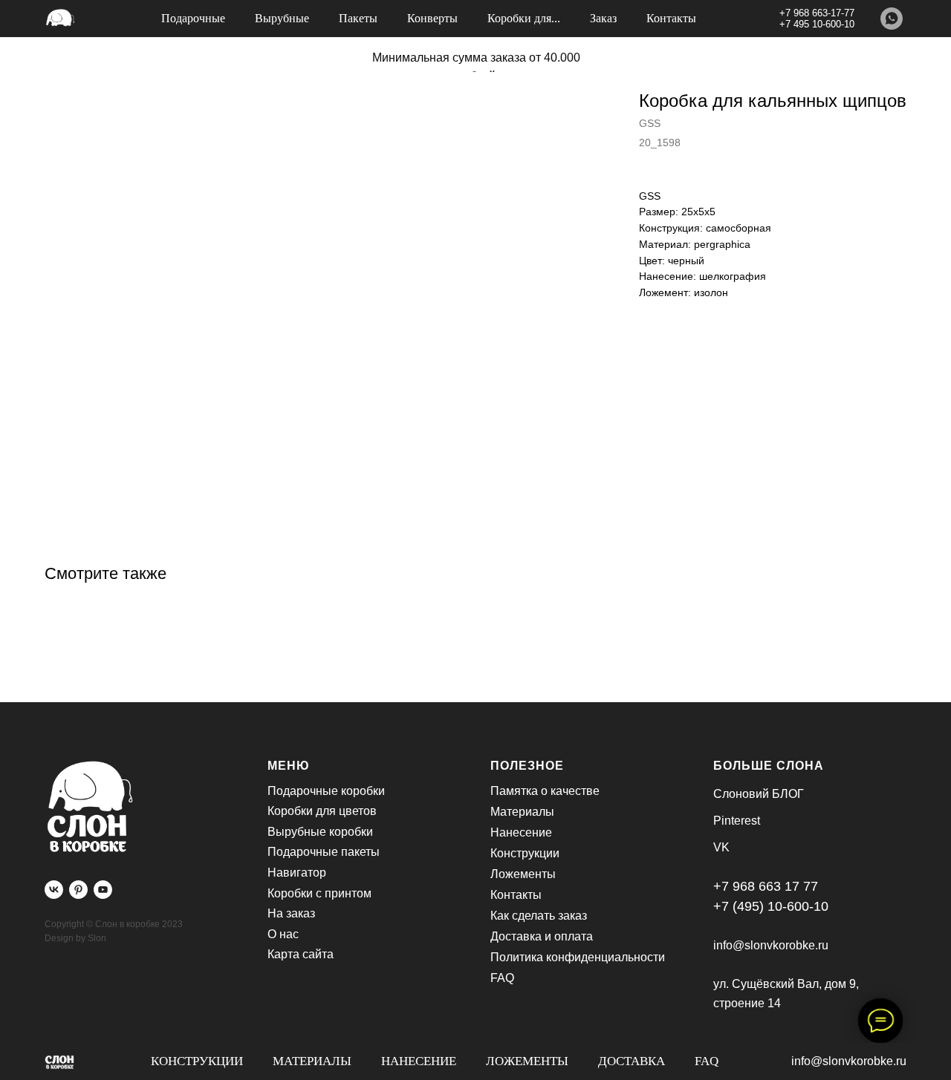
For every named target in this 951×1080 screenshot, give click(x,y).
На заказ (291, 913)
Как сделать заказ (538, 915)
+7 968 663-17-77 (816, 13)
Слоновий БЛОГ (758, 794)
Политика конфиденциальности (577, 957)
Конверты (432, 18)
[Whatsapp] (891, 18)
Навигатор (296, 872)
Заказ (603, 18)
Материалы (312, 1061)
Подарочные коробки (326, 791)
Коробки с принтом (319, 893)
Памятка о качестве (545, 791)
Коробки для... (523, 18)
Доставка (631, 1061)
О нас (283, 934)
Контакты (671, 18)
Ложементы (527, 1061)
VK (721, 847)
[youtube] (103, 889)
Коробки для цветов (322, 811)
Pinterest (736, 820)
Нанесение (418, 1061)
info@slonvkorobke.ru (848, 1061)
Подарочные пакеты (323, 851)
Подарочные (193, 18)
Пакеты (358, 18)
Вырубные (282, 18)
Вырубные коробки (320, 831)
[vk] (54, 889)
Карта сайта (300, 954)
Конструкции (197, 1061)
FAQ (706, 1061)
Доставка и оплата (541, 936)
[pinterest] (78, 889)
